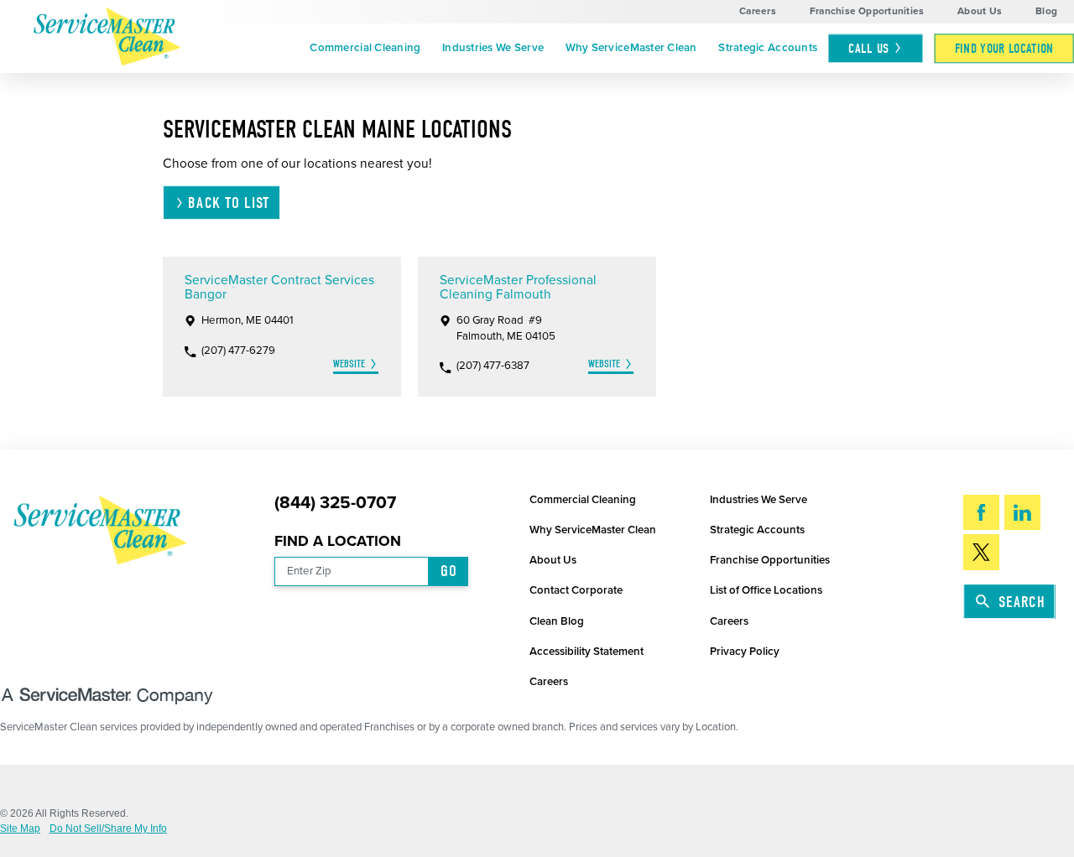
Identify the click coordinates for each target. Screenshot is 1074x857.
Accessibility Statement (586, 651)
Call (868, 48)
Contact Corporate (576, 590)
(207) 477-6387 (492, 366)
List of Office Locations (766, 590)
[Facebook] (981, 513)
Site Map (20, 829)
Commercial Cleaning (365, 48)
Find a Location (337, 541)
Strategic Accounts (767, 48)
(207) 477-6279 (238, 350)
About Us (979, 11)
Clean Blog (556, 621)
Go (449, 571)
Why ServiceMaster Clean (631, 48)
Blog (1046, 11)
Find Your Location (1004, 48)
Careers (757, 11)
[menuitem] (366, 48)
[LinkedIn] (1022, 513)
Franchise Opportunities (867, 11)
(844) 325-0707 (335, 503)
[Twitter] (981, 552)
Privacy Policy (744, 651)
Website (349, 363)
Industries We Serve (493, 48)
